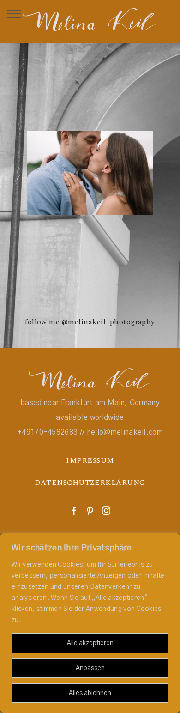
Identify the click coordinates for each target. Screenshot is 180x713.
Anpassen (90, 668)
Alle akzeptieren (90, 643)
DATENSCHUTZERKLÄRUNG (90, 482)
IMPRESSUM (90, 460)
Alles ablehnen (90, 693)
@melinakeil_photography (108, 321)
